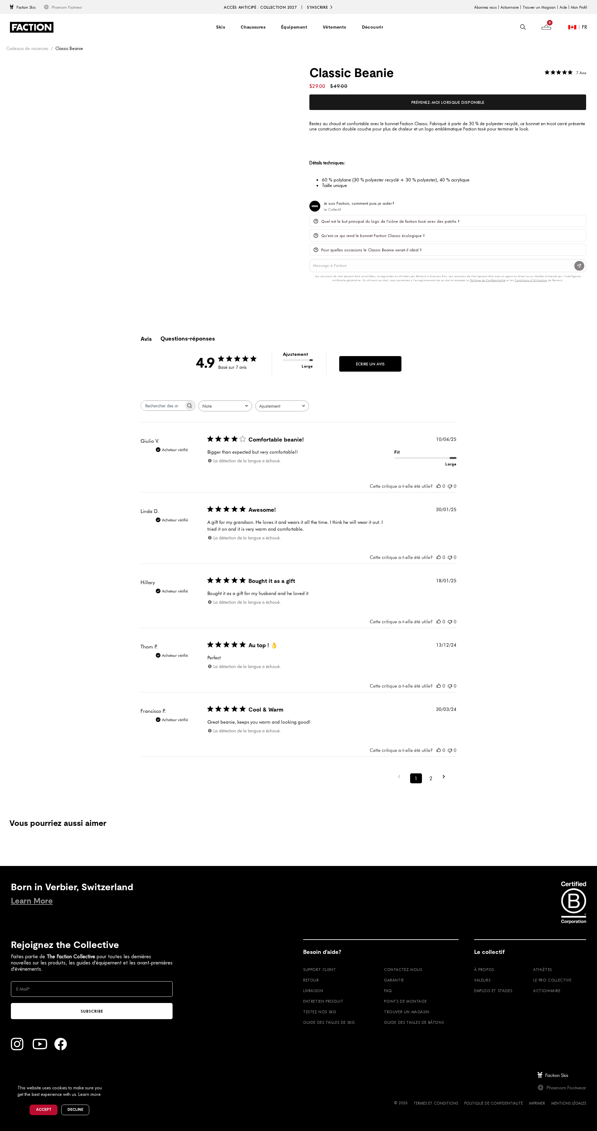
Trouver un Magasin (539, 7)
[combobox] (225, 406)
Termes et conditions (436, 1103)
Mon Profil (579, 7)
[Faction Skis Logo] (31, 27)
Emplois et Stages (493, 990)
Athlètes (542, 969)
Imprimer (537, 1103)
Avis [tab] (146, 339)
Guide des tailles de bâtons (414, 1022)
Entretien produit (323, 1001)
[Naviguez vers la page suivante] (446, 776)
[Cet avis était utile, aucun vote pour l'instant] (439, 486)
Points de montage (405, 1001)
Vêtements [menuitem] (334, 27)
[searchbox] (162, 405)
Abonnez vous (485, 7)
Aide (563, 7)
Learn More (32, 900)
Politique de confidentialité (493, 1103)
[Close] (109, 1077)
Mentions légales (568, 1103)
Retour (311, 980)
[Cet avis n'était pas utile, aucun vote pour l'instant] (450, 486)
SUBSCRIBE (92, 1011)
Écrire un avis (370, 363)
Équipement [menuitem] (294, 27)
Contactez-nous (403, 969)
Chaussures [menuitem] (253, 27)
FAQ (388, 990)
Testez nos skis (319, 1012)
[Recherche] (523, 27)
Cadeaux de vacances (27, 48)
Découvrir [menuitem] (372, 27)
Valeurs (482, 980)
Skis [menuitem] (220, 27)
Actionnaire (510, 7)
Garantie (394, 980)
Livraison (313, 990)
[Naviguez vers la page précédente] (401, 776)
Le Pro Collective (552, 980)
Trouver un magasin (406, 1012)
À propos (484, 969)
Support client (319, 969)
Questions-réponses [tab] (187, 338)
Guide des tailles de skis (329, 1022)
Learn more (89, 1094)
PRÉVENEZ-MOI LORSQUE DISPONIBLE (447, 102)
